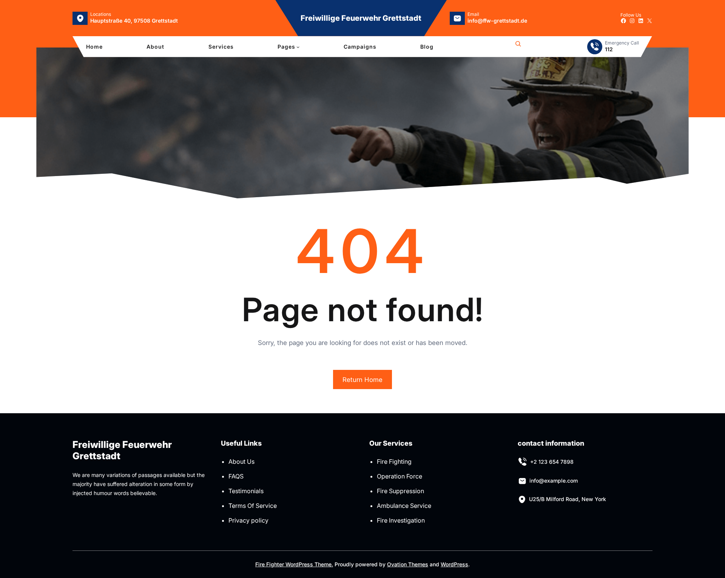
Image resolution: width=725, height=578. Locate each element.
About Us (241, 461)
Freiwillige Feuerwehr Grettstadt (361, 18)
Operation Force (399, 476)
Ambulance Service (404, 505)
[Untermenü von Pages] (297, 46)
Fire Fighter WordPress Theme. (294, 564)
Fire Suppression (400, 491)
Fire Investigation (401, 520)
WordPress (454, 564)
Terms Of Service (252, 505)
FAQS (236, 476)
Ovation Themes (407, 564)
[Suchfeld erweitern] (518, 47)
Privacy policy (248, 520)
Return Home (362, 379)
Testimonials (246, 491)
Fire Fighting (394, 461)
